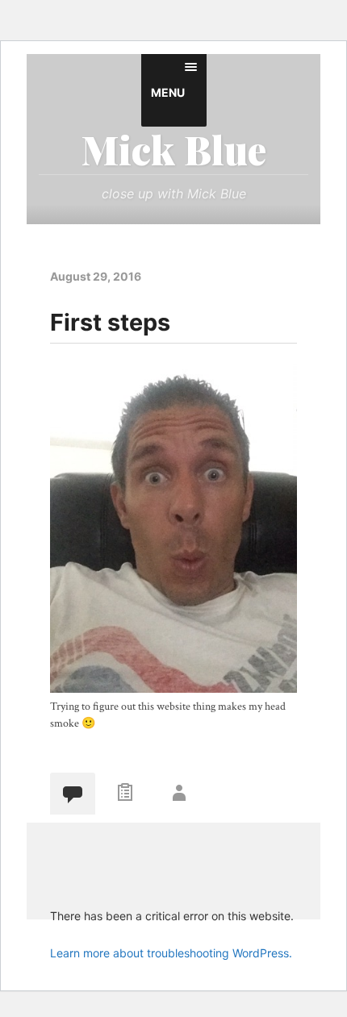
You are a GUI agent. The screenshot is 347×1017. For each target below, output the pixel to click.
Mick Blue (174, 149)
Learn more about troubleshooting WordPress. (171, 953)
